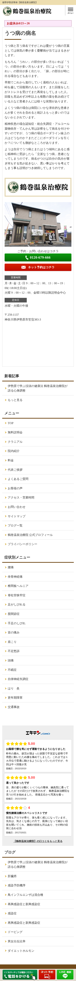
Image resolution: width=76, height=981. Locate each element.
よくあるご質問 (18, 478)
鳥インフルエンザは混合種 (25, 894)
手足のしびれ (16, 623)
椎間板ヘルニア (18, 585)
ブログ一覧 (15, 525)
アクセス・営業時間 (21, 497)
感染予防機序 (16, 885)
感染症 (12, 913)
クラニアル (15, 441)
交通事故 (14, 707)
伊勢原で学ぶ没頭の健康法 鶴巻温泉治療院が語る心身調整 (38, 388)
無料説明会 (15, 432)
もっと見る (15, 399)
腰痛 (11, 567)
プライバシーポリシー (22, 544)
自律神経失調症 (18, 679)
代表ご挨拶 (15, 469)
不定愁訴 (14, 651)
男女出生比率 (16, 941)
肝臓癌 (12, 876)
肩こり (12, 641)
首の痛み (14, 632)
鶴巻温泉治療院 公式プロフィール (30, 534)
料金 (11, 460)
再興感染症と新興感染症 (24, 904)
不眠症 (12, 669)
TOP (10, 423)
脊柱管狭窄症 (16, 595)
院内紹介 (14, 450)
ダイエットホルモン (21, 950)
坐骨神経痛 (15, 576)
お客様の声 (15, 488)
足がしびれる (16, 604)
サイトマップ (16, 516)
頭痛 (11, 660)
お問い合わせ (16, 506)
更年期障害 (15, 697)
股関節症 (14, 613)
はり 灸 (14, 688)
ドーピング (15, 932)
